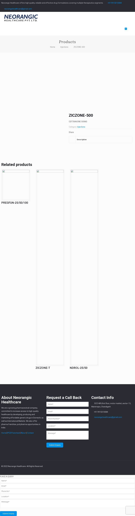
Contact (30, 433)
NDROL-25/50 (78, 367)
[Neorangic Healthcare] (21, 18)
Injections (64, 47)
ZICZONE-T (43, 367)
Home (52, 47)
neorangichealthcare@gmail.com (18, 9)
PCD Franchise (13, 433)
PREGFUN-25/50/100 (14, 202)
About (23, 433)
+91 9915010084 (115, 3)
